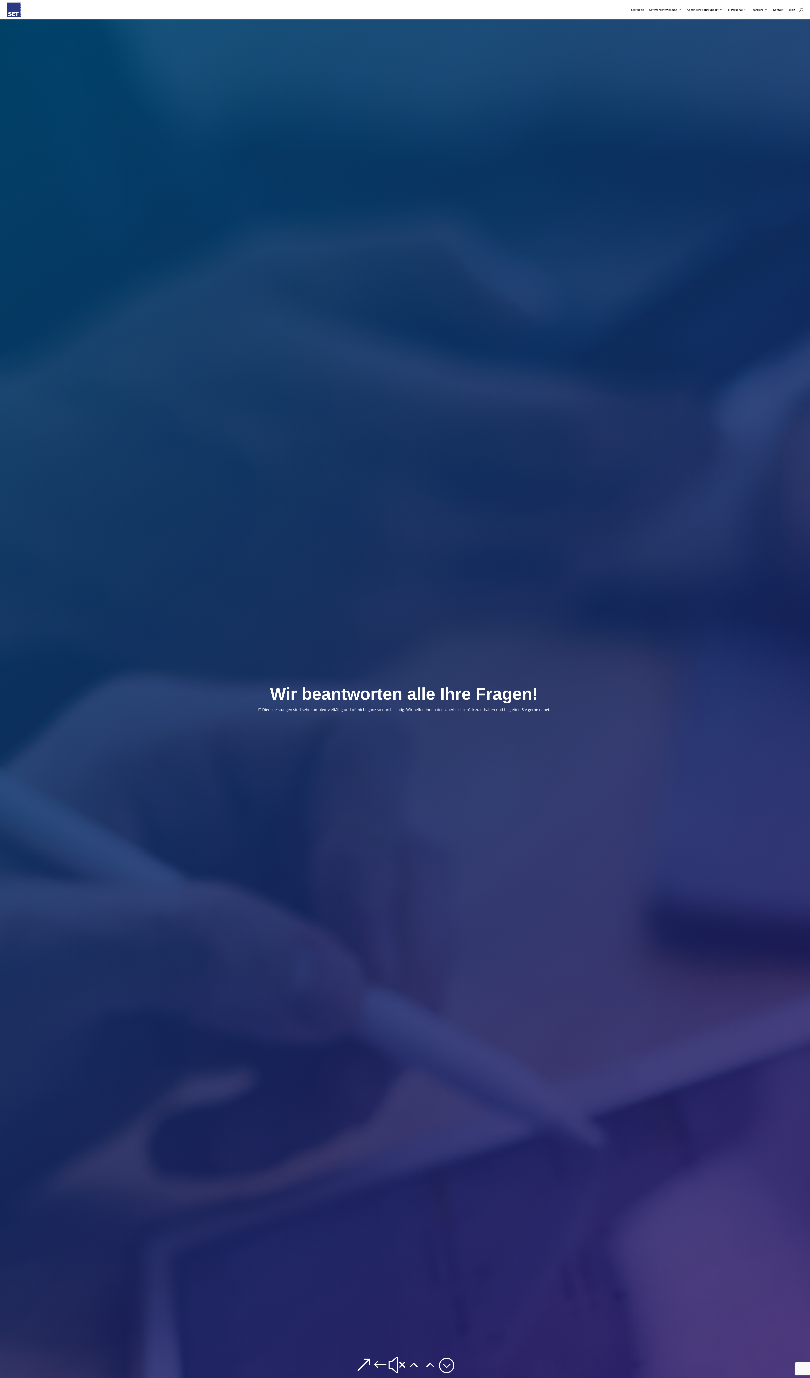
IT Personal (735, 10)
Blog (792, 10)
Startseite (637, 10)
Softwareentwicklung (663, 10)
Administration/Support (702, 10)
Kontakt (778, 10)
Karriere (757, 10)
